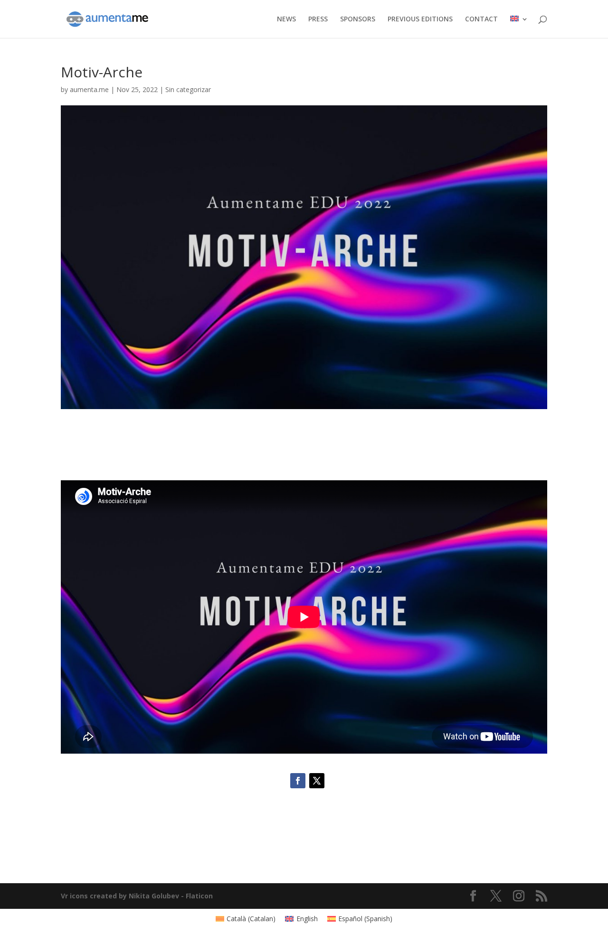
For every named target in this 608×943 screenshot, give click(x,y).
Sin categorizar (188, 89)
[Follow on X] (316, 780)
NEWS (286, 19)
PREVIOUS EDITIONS (420, 19)
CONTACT (481, 19)
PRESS (318, 19)
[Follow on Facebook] (297, 780)
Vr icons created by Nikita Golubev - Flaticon (137, 895)
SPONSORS (357, 19)
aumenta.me (89, 89)
